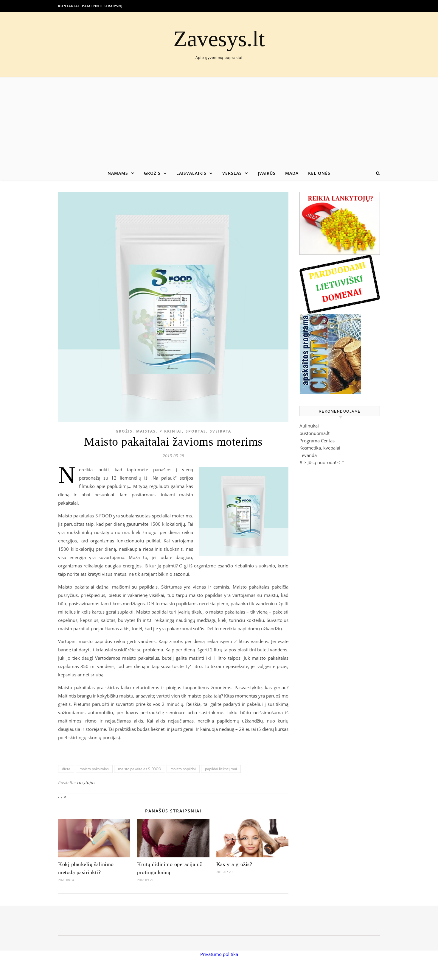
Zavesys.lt (219, 38)
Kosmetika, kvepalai (319, 448)
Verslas (232, 173)
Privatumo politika (219, 954)
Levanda (308, 455)
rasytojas (86, 782)
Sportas (196, 431)
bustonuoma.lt (314, 433)
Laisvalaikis (191, 173)
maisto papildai (183, 768)
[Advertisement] (219, 122)
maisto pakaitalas (94, 768)
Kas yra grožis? (234, 864)
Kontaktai (68, 6)
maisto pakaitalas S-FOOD (139, 768)
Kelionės (319, 173)
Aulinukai (309, 426)
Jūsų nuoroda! (321, 462)
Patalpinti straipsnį (102, 6)
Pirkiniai (170, 431)
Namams (118, 173)
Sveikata (220, 431)
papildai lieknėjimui (221, 768)
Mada (292, 173)
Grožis (152, 173)
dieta (66, 768)
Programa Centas (317, 441)
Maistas (146, 431)
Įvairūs (267, 173)
